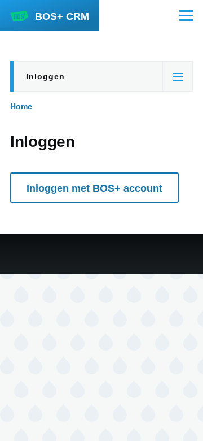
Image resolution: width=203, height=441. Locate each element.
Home (21, 106)
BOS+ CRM (62, 16)
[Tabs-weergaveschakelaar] (177, 76)
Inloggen (45, 76)
